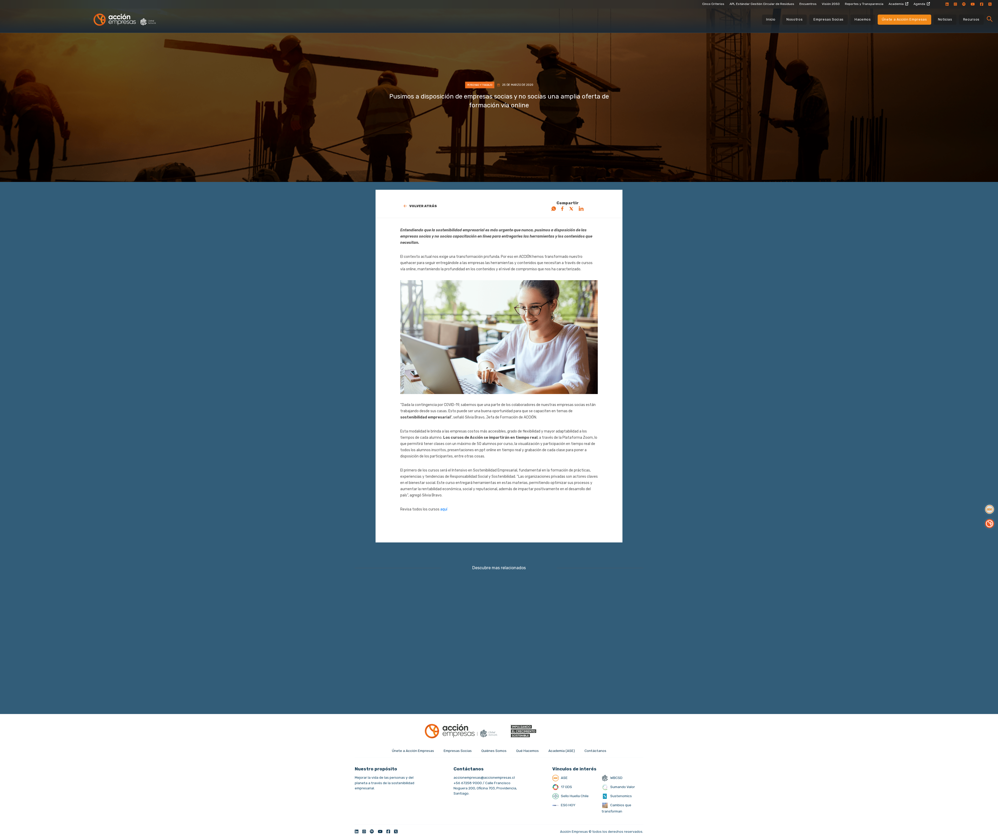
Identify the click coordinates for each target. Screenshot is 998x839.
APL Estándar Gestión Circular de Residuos (762, 4)
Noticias (945, 19)
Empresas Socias (828, 19)
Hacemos (863, 19)
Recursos (971, 19)
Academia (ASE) (561, 751)
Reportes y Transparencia (864, 4)
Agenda (919, 4)
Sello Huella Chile (574, 796)
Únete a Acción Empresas (904, 19)
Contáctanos (595, 751)
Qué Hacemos (527, 751)
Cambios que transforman (616, 808)
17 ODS (566, 787)
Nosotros (794, 19)
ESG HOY (567, 805)
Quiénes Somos (494, 751)
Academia (896, 4)
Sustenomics (620, 796)
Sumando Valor (622, 787)
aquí (443, 509)
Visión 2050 (831, 4)
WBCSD (615, 778)
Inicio (771, 19)
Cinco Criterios (713, 4)
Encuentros (808, 4)
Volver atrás (423, 206)
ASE (564, 778)
